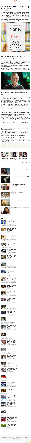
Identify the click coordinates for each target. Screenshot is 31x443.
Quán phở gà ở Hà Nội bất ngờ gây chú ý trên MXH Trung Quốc (11, 256)
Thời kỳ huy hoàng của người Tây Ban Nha (20, 199)
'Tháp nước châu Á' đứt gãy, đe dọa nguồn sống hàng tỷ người (10, 403)
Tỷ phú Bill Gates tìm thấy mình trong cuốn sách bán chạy (5, 159)
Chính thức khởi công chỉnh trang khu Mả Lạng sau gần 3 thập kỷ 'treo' (11, 341)
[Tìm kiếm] (29, 1)
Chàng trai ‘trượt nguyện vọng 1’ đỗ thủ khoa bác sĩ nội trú (11, 318)
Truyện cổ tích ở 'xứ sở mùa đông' (18, 184)
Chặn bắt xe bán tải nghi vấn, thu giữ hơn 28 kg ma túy (11, 334)
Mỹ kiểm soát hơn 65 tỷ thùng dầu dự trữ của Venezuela (10, 299)
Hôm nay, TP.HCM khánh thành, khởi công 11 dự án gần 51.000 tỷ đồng (11, 349)
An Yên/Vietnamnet (27, 162)
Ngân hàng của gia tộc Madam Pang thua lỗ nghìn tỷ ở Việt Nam (11, 221)
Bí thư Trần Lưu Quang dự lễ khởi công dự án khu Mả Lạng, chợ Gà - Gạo (11, 278)
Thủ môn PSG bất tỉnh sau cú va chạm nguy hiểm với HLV (11, 425)
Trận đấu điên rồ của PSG (11, 305)
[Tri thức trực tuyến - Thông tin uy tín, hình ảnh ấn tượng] (17, 1)
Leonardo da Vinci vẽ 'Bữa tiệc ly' (18, 192)
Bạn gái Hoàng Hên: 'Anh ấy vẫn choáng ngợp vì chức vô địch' (11, 418)
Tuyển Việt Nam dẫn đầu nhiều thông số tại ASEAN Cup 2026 (11, 396)
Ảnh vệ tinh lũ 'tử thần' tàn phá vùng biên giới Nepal (11, 271)
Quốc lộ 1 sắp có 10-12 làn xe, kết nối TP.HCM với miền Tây (11, 326)
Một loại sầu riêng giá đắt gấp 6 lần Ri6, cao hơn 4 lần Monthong (11, 229)
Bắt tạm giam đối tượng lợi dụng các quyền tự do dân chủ (11, 411)
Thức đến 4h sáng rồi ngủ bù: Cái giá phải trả (20, 169)
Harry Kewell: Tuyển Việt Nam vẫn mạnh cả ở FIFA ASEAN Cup (11, 376)
